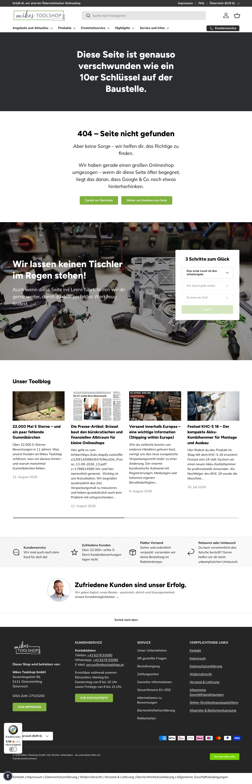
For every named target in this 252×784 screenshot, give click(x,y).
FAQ (201, 3)
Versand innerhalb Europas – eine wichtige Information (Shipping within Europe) (155, 432)
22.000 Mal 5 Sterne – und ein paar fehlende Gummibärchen (37, 432)
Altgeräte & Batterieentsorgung (213, 710)
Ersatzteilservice (93, 28)
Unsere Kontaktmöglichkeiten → (97, 597)
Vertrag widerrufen (224, 756)
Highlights (122, 28)
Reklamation (146, 718)
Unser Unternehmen (152, 650)
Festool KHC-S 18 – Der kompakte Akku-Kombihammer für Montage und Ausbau (212, 434)
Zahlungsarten (148, 674)
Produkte (64, 28)
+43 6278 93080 (99, 655)
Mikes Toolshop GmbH (33, 754)
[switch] (13, 749)
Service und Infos (152, 28)
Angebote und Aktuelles (30, 28)
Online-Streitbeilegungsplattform (214, 702)
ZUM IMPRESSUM (29, 707)
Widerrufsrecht (201, 674)
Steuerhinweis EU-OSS (154, 690)
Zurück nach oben (126, 620)
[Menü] (20, 725)
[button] (237, 15)
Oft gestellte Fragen (152, 658)
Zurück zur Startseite (99, 200)
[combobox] (144, 15)
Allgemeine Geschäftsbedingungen (202, 777)
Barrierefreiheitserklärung (156, 710)
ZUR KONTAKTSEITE (94, 698)
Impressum (185, 3)
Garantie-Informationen (154, 682)
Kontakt (195, 650)
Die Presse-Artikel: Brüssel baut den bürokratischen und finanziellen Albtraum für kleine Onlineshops (97, 434)
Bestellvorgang (148, 666)
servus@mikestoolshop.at (105, 665)
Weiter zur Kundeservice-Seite (147, 200)
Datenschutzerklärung (206, 666)
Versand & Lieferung (204, 682)
